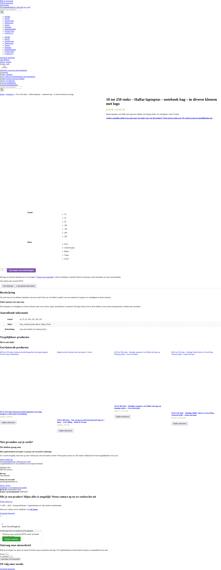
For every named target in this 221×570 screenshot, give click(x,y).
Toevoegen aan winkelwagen (21, 270)
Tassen (7, 25)
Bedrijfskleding (10, 29)
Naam (2, 554)
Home (2, 94)
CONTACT (9, 33)
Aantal (29, 212)
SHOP (7, 19)
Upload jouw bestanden (45, 277)
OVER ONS (9, 31)
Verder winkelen (11, 539)
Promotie (8, 27)
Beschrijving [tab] (8, 286)
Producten (10, 94)
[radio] (142, 214)
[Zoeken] (2, 12)
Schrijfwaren (9, 21)
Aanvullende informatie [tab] (25, 286)
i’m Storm (34, 509)
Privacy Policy (5, 486)
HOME (7, 17)
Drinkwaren (9, 23)
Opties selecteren (8, 422)
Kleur (30, 242)
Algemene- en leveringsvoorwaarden (13, 488)
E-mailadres (4, 557)
